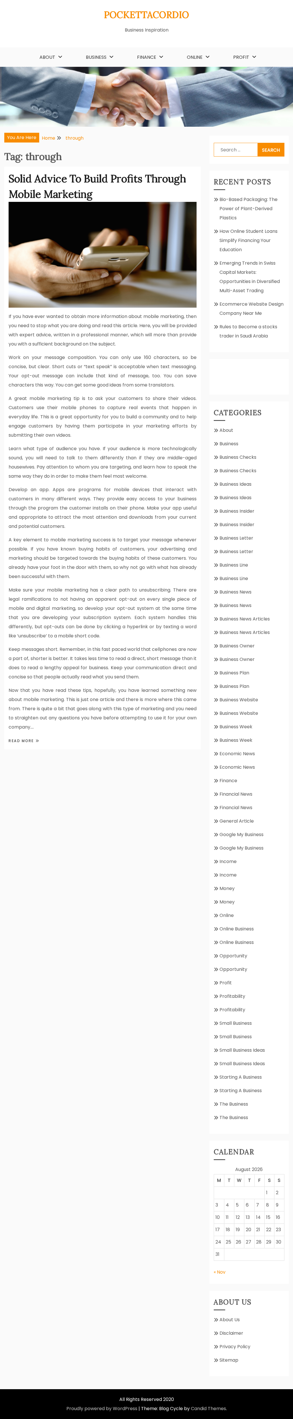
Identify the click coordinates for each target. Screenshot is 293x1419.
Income (228, 861)
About (47, 57)
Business (96, 57)
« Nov (219, 1272)
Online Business (236, 929)
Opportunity (233, 955)
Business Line (233, 565)
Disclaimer (231, 1333)
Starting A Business (240, 1077)
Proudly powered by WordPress (101, 1408)
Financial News (235, 794)
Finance (146, 57)
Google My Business (241, 834)
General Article (236, 821)
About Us (229, 1319)
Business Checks (237, 457)
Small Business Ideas (242, 1050)
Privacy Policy (234, 1346)
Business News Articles (244, 619)
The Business (233, 1104)
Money (227, 888)
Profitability (232, 996)
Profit (241, 57)
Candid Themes (208, 1408)
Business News (235, 592)
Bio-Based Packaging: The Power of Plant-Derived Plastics (248, 208)
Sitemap (228, 1360)
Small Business (235, 1023)
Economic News (237, 753)
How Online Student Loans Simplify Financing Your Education (248, 240)
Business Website (238, 699)
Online (195, 57)
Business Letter (236, 538)
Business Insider (236, 511)
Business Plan (234, 673)
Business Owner (237, 646)
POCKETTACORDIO (146, 15)
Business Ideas (235, 484)
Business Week (235, 726)
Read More (22, 740)
